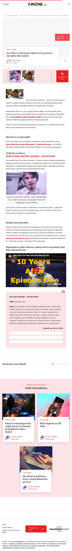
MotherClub (62, 544)
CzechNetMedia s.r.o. (19, 541)
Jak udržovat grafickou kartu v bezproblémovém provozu (35, 479)
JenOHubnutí (30, 548)
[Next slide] (53, 76)
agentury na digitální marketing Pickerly (23, 544)
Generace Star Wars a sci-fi (17, 238)
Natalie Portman (44, 144)
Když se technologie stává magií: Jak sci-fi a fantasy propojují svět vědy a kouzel (18, 427)
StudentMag (41, 546)
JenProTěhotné (14, 546)
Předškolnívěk (25, 546)
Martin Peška (16, 61)
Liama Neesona (12, 144)
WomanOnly (53, 544)
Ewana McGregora (27, 144)
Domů (5, 15)
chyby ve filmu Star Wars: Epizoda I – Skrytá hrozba (30, 156)
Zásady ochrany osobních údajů (11, 531)
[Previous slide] (6, 76)
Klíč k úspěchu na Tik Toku (50, 425)
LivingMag (15, 548)
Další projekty (7, 527)
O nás (4, 525)
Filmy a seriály (13, 15)
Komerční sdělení (16, 437)
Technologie (44, 420)
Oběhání (5, 546)
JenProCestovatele (52, 546)
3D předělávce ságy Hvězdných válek (25, 117)
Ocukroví (22, 548)
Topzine (33, 546)
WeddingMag (6, 548)
